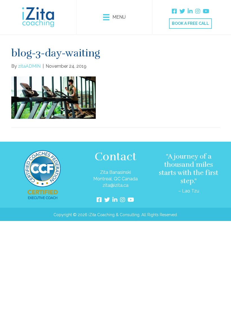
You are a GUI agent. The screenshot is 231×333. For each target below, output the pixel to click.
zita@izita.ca (115, 185)
